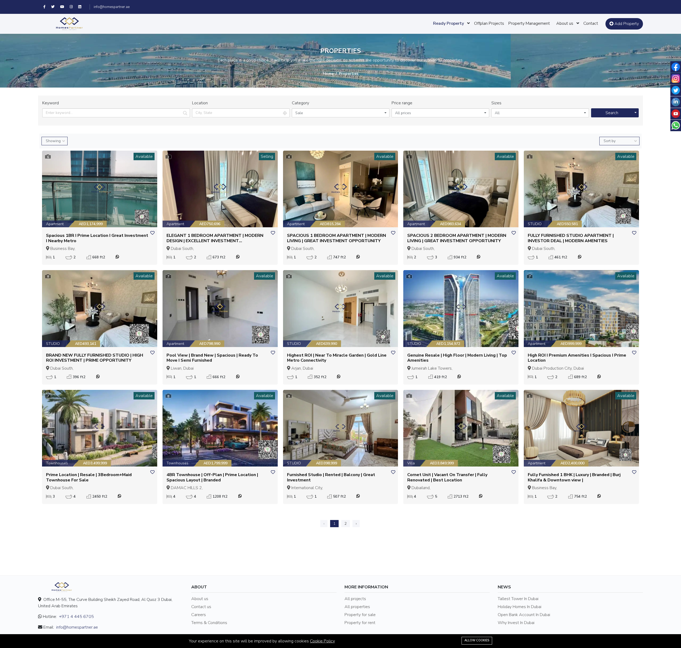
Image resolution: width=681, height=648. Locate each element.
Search (611, 113)
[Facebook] (47, 7)
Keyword (50, 103)
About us (564, 23)
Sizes (496, 103)
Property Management (529, 23)
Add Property (626, 23)
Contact (590, 23)
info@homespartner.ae (112, 7)
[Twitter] (55, 7)
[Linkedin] (82, 7)
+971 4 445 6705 (76, 617)
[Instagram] (74, 7)
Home (328, 73)
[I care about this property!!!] (152, 233)
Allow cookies (476, 640)
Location (200, 103)
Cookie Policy (322, 641)
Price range (402, 103)
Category (300, 103)
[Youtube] (65, 7)
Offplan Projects (489, 23)
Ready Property (448, 23)
